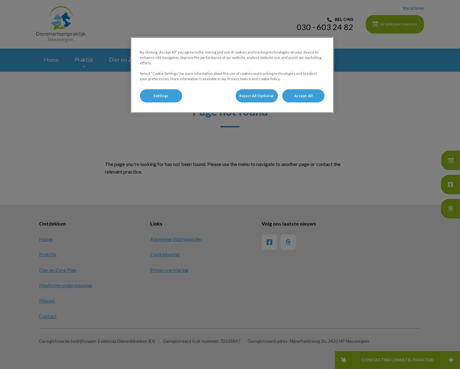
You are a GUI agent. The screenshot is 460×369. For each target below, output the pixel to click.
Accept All (303, 96)
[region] (232, 75)
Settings (161, 96)
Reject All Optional (256, 96)
